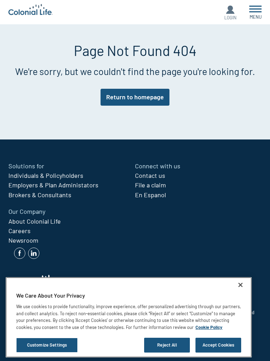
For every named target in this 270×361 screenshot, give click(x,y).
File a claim (150, 185)
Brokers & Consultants (39, 195)
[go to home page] (30, 10)
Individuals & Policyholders (45, 175)
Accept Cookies (218, 345)
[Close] (240, 285)
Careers (19, 231)
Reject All (166, 345)
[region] (129, 317)
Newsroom (23, 240)
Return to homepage (135, 97)
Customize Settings (47, 345)
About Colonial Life (34, 221)
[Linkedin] (33, 253)
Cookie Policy (209, 327)
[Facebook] (19, 253)
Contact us (150, 175)
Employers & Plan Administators (53, 185)
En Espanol (150, 195)
